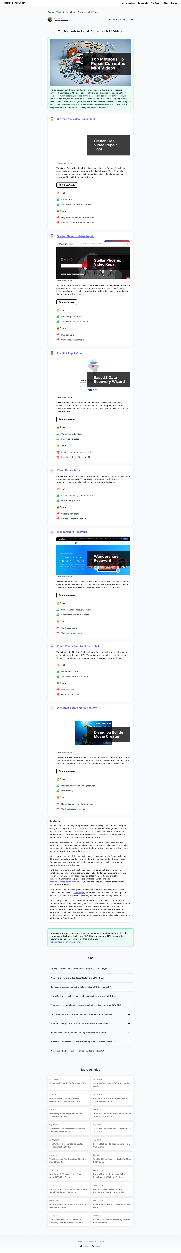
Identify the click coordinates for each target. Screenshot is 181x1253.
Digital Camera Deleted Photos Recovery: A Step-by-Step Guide (108, 1190)
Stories (173, 3)
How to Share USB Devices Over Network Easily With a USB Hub (64, 1100)
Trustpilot (73, 848)
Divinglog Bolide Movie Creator (77, 707)
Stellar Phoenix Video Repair (75, 236)
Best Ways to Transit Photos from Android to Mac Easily (65, 1175)
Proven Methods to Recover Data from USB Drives (111, 1145)
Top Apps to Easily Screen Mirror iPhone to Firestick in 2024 (112, 1115)
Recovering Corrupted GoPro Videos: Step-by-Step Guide (110, 1100)
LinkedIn (98, 1247)
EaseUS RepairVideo (70, 353)
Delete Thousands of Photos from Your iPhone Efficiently (67, 1206)
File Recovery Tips (159, 3)
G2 (82, 848)
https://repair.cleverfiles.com (65, 942)
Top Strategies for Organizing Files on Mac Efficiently (67, 1160)
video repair (79, 892)
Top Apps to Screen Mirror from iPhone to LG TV (112, 1130)
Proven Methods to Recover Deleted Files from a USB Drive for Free (110, 1175)
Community (142, 3)
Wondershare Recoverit (72, 531)
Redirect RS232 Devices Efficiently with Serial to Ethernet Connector (68, 1190)
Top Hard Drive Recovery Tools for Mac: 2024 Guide (112, 1160)
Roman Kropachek (61, 21)
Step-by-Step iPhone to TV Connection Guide (111, 1084)
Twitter (86, 1247)
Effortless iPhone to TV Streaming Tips (67, 1083)
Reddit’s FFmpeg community (62, 882)
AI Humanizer (128, 3)
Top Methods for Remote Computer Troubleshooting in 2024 (66, 1145)
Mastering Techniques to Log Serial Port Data (112, 1206)
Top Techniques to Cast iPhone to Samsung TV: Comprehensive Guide (66, 1221)
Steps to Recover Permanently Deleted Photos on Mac (111, 1221)
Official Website (68, 185)
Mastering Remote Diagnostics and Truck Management (65, 1115)
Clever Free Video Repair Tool (76, 119)
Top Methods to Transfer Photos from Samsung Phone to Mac (67, 1130)
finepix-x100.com (14, 3)
